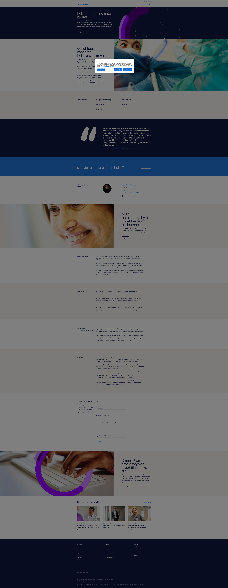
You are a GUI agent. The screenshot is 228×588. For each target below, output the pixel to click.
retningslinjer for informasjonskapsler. (108, 66)
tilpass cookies (101, 69)
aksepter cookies (127, 69)
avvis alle (118, 69)
